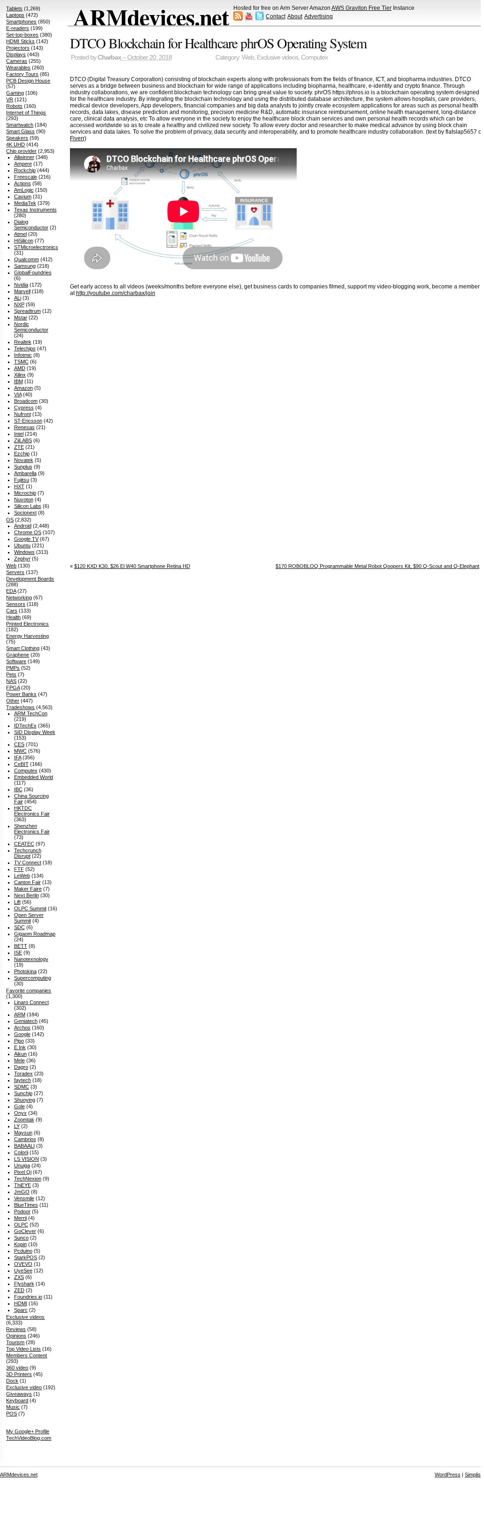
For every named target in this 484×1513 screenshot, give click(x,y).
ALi (17, 298)
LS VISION (26, 1159)
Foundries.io (28, 1297)
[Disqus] (277, 427)
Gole (19, 1106)
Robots (14, 106)
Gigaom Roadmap (34, 934)
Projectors (18, 48)
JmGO (22, 1192)
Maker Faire (28, 889)
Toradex (23, 1073)
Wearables (18, 67)
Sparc (21, 1310)
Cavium (22, 196)
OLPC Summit (30, 908)
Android (22, 526)
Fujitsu (21, 480)
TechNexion (27, 1178)
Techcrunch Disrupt (27, 853)
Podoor (22, 1211)
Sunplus (23, 466)
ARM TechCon (30, 713)
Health (13, 617)
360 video (17, 1367)
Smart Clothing (22, 648)
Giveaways (19, 1394)
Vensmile (24, 1198)
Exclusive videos (277, 57)
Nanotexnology (31, 959)
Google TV (26, 539)
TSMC (21, 361)
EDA (11, 591)
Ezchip (22, 453)
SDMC (21, 1086)
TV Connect (27, 862)
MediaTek (25, 203)
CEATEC (24, 844)
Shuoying (24, 1100)
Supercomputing (32, 978)
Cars (11, 610)
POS (11, 1413)
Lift (17, 902)
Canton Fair (27, 882)
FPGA (13, 687)
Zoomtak (24, 1119)
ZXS (19, 1277)
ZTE (19, 447)
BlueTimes (26, 1205)
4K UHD (15, 144)
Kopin (20, 1244)
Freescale (25, 177)
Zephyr (22, 558)
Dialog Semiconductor (31, 224)
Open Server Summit (29, 917)
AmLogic (24, 190)
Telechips (25, 348)
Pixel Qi (22, 1172)
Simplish (474, 1474)
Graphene (17, 655)
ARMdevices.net (151, 17)
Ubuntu (22, 545)
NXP (19, 304)
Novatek (23, 460)
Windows (24, 552)
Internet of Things (26, 112)
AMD (19, 368)
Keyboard (17, 1400)
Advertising (318, 16)
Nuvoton (23, 499)
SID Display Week (34, 732)
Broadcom (26, 401)
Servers (15, 572)
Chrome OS (27, 532)
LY (17, 1126)
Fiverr (77, 138)
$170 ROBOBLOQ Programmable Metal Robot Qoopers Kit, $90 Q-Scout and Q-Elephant (377, 566)
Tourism (15, 1342)
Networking (19, 597)
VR (9, 99)
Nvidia (21, 284)
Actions (22, 183)
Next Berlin (26, 895)
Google (22, 1034)
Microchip (25, 493)
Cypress (24, 407)
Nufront (22, 414)
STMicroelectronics (36, 247)
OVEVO (23, 1264)
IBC (18, 789)
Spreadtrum (27, 311)
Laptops (15, 15)
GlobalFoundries (33, 272)
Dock (12, 1381)
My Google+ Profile (27, 1431)
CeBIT (21, 764)
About (294, 16)
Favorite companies (28, 990)
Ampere (23, 163)
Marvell (22, 291)
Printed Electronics (27, 624)
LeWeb (22, 875)
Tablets (14, 8)
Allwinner (24, 157)
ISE (18, 952)
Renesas (24, 427)
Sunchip (23, 1093)
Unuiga (22, 1165)
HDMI (20, 1303)
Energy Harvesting (27, 636)
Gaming (15, 93)
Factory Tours (22, 74)
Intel (18, 434)
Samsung (25, 266)
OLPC (21, 1224)
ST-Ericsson (28, 421)
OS (10, 519)
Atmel (20, 234)
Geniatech (26, 1021)
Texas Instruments (35, 209)
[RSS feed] (238, 18)
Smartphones (21, 21)
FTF (19, 869)
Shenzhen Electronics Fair (32, 828)
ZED (19, 1290)
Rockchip (25, 170)
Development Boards (30, 579)
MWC (20, 751)
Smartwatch (19, 125)
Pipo (19, 1041)
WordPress (448, 1474)
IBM (18, 381)
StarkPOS (25, 1257)
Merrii (20, 1218)
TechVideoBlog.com (28, 1438)
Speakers (17, 138)
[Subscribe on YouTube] (249, 18)
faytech (22, 1080)
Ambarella (25, 473)
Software (16, 661)
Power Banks (21, 694)
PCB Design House (28, 80)
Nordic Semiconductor (31, 327)
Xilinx (20, 375)
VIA (18, 394)
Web (248, 57)
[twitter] (259, 18)
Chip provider (21, 151)
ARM (19, 1014)
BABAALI (24, 1146)
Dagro (21, 1067)
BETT (20, 946)
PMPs (13, 668)
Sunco (21, 1238)
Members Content (26, 1355)
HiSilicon (23, 240)
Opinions (16, 1336)
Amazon (23, 388)
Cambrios (25, 1139)
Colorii (21, 1152)
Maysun (23, 1132)
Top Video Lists (23, 1349)
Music (13, 1407)
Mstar (20, 317)
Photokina (25, 971)
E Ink (20, 1047)
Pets (11, 674)
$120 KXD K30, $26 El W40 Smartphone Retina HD (132, 566)
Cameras (16, 61)
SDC (19, 927)
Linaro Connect (31, 1002)
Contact (275, 16)
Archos (22, 1027)
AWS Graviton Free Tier (361, 8)
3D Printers (19, 1374)
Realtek (22, 342)
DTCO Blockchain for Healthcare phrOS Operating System (218, 42)
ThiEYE (22, 1185)
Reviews (16, 1329)
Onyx (20, 1113)
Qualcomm (26, 259)
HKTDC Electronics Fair (32, 811)
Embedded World (33, 777)
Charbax (109, 57)
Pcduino (23, 1251)
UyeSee (23, 1270)
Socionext (25, 512)
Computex (314, 57)
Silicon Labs (27, 506)
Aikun (20, 1054)
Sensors (15, 604)
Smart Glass (20, 131)
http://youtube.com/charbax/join (115, 293)
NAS (11, 681)
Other (12, 701)
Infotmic (23, 355)
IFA (17, 757)
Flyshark (24, 1283)
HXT (19, 486)
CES (19, 744)
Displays (16, 54)
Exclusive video (24, 1387)
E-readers (17, 28)
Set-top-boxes (22, 35)
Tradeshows (20, 707)
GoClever (25, 1231)
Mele (19, 1060)
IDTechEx (25, 725)
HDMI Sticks (20, 41)
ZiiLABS (23, 440)
